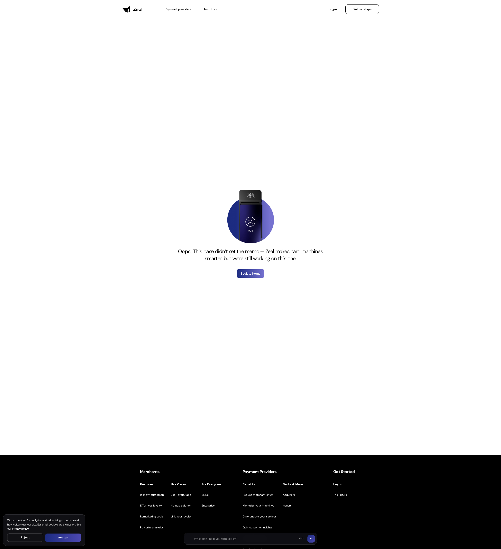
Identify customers (152, 495)
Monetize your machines (258, 505)
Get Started (344, 471)
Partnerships (362, 9)
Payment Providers (260, 471)
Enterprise (208, 505)
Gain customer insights (257, 527)
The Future (340, 495)
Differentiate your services (260, 516)
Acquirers (289, 495)
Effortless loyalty (151, 505)
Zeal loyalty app (181, 495)
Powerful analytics (152, 527)
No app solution (181, 505)
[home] (132, 9)
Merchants (150, 471)
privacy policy (20, 528)
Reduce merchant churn (258, 495)
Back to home (250, 273)
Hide (301, 538)
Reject (25, 537)
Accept (63, 537)
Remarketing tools (151, 516)
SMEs (205, 495)
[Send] (311, 539)
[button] (178, 9)
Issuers (287, 505)
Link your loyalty (181, 516)
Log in (337, 484)
